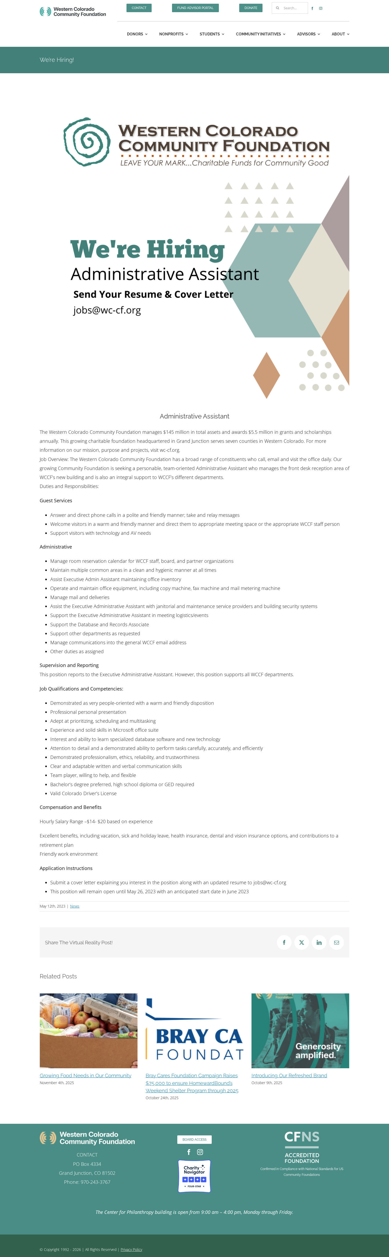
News (74, 906)
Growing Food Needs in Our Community (85, 1075)
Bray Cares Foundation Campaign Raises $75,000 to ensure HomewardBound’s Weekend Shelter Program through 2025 (192, 1082)
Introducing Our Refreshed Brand (289, 1075)
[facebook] (312, 8)
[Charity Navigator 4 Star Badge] (194, 1162)
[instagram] (320, 8)
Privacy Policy (131, 1249)
